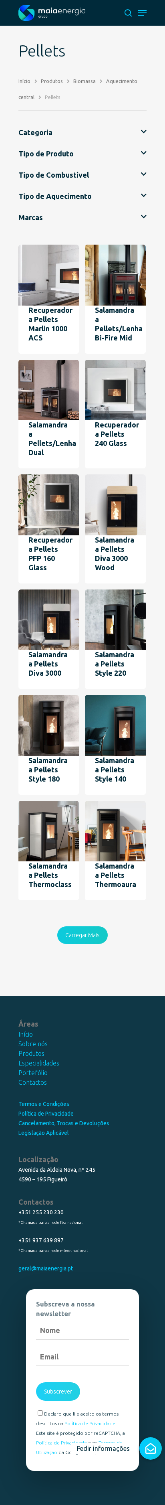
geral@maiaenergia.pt (45, 1268)
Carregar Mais (82, 935)
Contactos (32, 1082)
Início (25, 1034)
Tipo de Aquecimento (55, 196)
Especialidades (38, 1063)
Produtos (31, 1053)
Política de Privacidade (46, 1113)
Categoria (35, 132)
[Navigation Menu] (142, 13)
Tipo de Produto (46, 154)
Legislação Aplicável (43, 1133)
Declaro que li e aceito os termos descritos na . (77, 1418)
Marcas (30, 217)
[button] (150, 1448)
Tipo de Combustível (53, 175)
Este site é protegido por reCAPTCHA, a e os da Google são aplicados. (80, 1442)
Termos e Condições (43, 1104)
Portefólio (33, 1072)
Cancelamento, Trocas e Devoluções (63, 1123)
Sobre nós (33, 1043)
